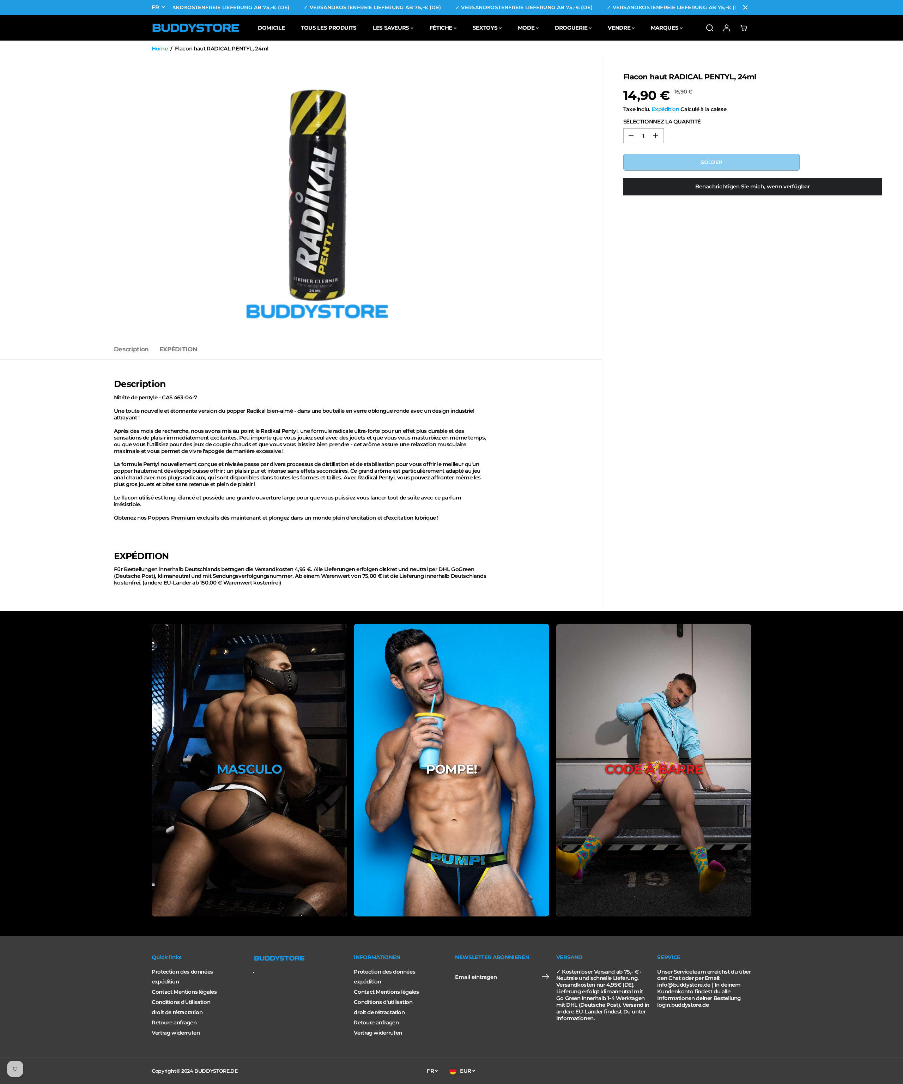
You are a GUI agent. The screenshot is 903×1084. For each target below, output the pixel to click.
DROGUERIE (572, 27)
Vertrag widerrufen (176, 1033)
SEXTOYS (486, 27)
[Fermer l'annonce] (745, 7)
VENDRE (619, 27)
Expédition (665, 109)
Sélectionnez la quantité (662, 122)
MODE (527, 27)
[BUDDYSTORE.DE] (196, 27)
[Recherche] (709, 28)
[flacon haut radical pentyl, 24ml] (317, 198)
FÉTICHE (442, 27)
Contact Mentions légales (184, 992)
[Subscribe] (545, 977)
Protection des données (182, 972)
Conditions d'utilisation (181, 1002)
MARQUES (665, 27)
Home (160, 49)
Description (131, 349)
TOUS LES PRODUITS (329, 27)
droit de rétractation (177, 1012)
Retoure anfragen (174, 1022)
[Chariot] (743, 28)
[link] (300, 958)
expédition (165, 982)
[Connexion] (726, 28)
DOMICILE (271, 27)
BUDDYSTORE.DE (215, 1071)
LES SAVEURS (392, 27)
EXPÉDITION (178, 349)
